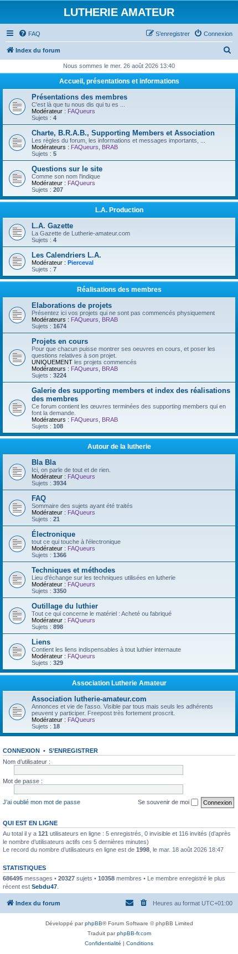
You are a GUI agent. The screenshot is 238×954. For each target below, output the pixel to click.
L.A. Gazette (52, 226)
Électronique (53, 534)
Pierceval (81, 262)
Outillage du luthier (65, 606)
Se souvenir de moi (164, 802)
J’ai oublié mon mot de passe (41, 802)
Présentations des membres (79, 97)
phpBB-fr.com (134, 933)
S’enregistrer (73, 750)
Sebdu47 (44, 886)
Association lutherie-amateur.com (89, 699)
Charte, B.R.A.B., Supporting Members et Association (123, 133)
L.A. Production (119, 210)
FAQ (39, 498)
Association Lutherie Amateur (119, 683)
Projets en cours (60, 341)
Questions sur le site (67, 169)
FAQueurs (81, 111)
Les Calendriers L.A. (66, 255)
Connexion (21, 750)
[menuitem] (29, 33)
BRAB (110, 147)
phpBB (93, 923)
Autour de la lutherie (119, 446)
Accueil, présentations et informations (119, 81)
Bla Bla (44, 462)
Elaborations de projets (72, 305)
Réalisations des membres (119, 289)
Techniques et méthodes (73, 570)
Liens (41, 642)
